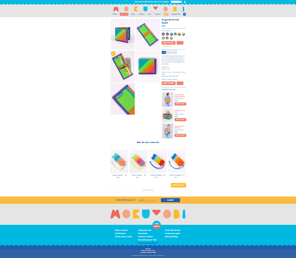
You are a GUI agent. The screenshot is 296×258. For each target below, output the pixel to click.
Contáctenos (120, 233)
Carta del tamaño (172, 230)
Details (163, 52)
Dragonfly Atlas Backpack (179, 127)
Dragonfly (168, 69)
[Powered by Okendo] (117, 186)
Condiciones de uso (161, 255)
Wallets (167, 67)
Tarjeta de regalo (172, 233)
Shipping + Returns (171, 52)
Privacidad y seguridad (152, 255)
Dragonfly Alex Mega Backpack (179, 95)
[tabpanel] (122, 34)
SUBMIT (170, 200)
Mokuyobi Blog (171, 237)
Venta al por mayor (123, 237)
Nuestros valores (145, 237)
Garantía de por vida (147, 240)
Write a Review (178, 185)
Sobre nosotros (121, 230)
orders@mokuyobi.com (148, 243)
